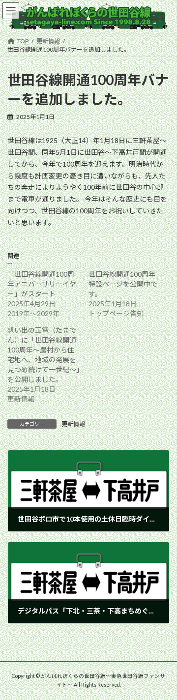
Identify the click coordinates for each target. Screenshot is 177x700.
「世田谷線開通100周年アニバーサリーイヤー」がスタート (41, 284)
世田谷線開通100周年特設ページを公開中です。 (122, 284)
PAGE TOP (163, 668)
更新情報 (73, 424)
